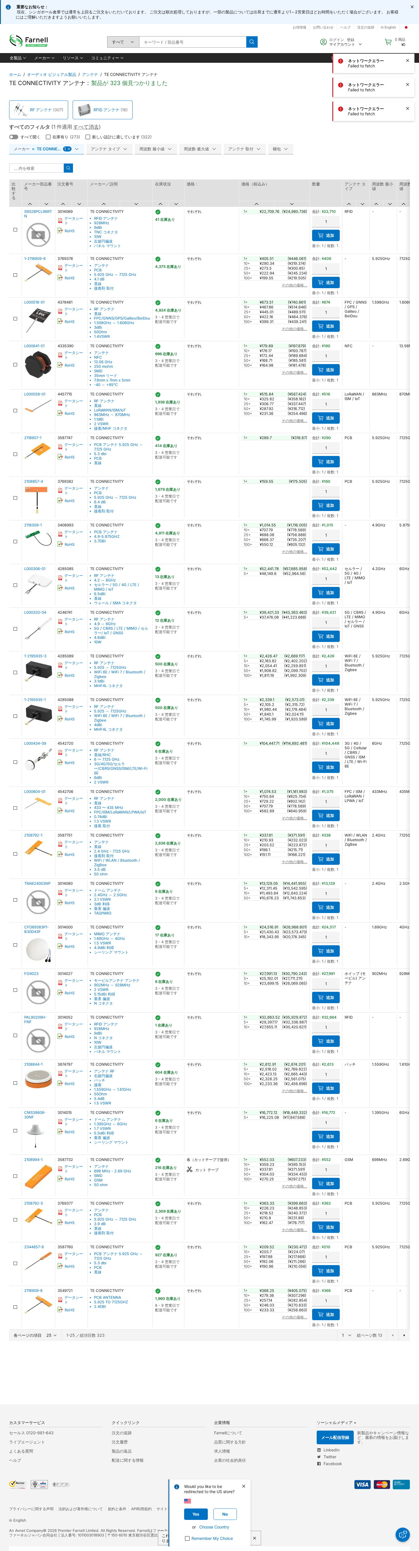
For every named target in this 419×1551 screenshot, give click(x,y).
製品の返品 (122, 1451)
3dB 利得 (102, 904)
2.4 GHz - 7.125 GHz (112, 851)
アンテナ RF (104, 1071)
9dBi (98, 227)
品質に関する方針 (230, 1441)
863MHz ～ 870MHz (112, 414)
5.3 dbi (100, 453)
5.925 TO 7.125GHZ (111, 1302)
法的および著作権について (80, 1508)
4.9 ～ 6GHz (105, 623)
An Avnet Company (26, 1530)
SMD (98, 371)
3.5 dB (100, 869)
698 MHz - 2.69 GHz (112, 1171)
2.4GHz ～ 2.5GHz (110, 894)
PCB (98, 270)
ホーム (15, 74)
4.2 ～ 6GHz (105, 580)
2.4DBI (100, 1306)
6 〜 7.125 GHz (106, 759)
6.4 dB (100, 502)
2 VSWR (101, 423)
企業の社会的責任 (230, 1460)
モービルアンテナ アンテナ (117, 980)
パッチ (99, 1080)
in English (17, 1520)
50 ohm (100, 874)
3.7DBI (99, 541)
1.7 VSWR (102, 1128)
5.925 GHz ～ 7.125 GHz (115, 274)
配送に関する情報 (128, 1460)
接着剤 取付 (104, 288)
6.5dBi (99, 593)
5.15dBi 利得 (104, 994)
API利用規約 (141, 1508)
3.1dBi (99, 681)
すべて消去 (86, 127)
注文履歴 (120, 1441)
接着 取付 (102, 825)
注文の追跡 (122, 1432)
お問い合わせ (323, 27)
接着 (97, 1085)
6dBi (98, 777)
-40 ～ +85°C (106, 384)
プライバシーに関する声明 (31, 1508)
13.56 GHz (103, 362)
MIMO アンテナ (107, 934)
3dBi (98, 327)
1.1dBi (98, 419)
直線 (97, 283)
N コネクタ (103, 1003)
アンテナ (90, 74)
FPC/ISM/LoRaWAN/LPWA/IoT (120, 812)
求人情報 (222, 1451)
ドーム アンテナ (107, 890)
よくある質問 (21, 1451)
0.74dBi (100, 816)
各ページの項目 (28, 1335)
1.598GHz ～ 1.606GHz (114, 322)
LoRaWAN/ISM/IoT (110, 410)
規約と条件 (117, 1508)
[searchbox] (192, 42)
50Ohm (100, 332)
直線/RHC (102, 754)
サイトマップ (167, 1508)
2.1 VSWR (102, 899)
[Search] (252, 42)
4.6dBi (99, 637)
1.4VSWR (102, 336)
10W (97, 236)
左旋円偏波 (103, 241)
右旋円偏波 (103, 1075)
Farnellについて (228, 1432)
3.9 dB (100, 1223)
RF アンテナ (41, 109)
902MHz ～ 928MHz (112, 985)
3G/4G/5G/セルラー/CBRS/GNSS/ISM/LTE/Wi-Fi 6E (120, 768)
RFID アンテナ (106, 109)
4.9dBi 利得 (104, 947)
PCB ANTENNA (107, 1297)
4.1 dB (99, 279)
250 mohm (103, 366)
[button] (17, 58)
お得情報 (299, 27)
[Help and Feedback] (403, 1535)
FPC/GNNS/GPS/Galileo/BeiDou (122, 318)
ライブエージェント (27, 1441)
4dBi (98, 724)
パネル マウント (107, 245)
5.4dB (99, 1098)
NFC (98, 357)
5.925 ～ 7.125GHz (110, 667)
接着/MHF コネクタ (110, 428)
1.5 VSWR (102, 943)
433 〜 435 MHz (108, 807)
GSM (98, 1180)
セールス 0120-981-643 (31, 1432)
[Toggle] (13, 137)
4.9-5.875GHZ (106, 536)
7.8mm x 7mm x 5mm (112, 380)
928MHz (101, 223)
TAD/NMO (102, 913)
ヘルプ (15, 1460)
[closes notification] (412, 7)
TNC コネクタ (106, 232)
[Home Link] (30, 42)
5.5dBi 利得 (104, 1133)
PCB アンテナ (106, 532)
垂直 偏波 (102, 908)
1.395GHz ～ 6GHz (110, 1124)
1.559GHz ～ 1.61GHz (112, 1089)
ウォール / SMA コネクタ (115, 603)
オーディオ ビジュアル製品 (51, 74)
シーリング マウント (111, 952)
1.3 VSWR (102, 821)
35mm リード (105, 375)
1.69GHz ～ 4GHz (109, 938)
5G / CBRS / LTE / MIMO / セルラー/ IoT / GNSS (121, 630)
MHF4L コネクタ (108, 685)
